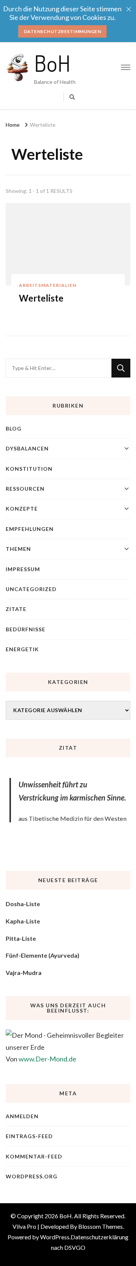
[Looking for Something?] (58, 368)
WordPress (55, 1236)
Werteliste (41, 298)
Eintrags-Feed (29, 1136)
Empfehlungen (30, 529)
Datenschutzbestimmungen (62, 31)
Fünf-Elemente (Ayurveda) (42, 955)
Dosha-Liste (23, 903)
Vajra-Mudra (24, 972)
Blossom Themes (100, 1226)
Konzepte (22, 508)
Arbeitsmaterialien (47, 285)
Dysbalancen (27, 448)
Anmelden (22, 1116)
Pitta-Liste (21, 938)
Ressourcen (25, 488)
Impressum (23, 569)
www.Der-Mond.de (47, 1059)
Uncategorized (31, 589)
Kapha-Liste (23, 921)
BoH (52, 63)
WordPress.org (31, 1176)
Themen (18, 549)
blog (14, 428)
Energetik (22, 649)
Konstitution (29, 468)
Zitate (16, 609)
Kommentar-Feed (34, 1156)
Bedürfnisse (25, 629)
